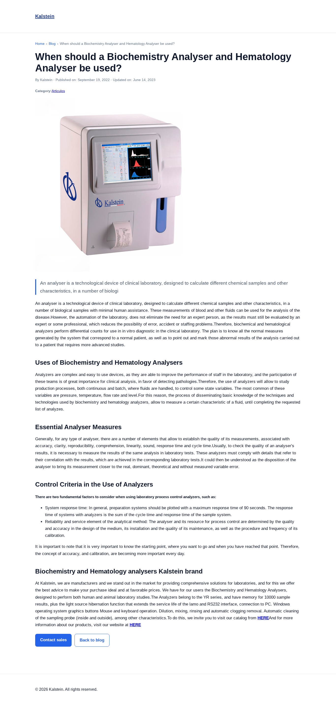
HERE (263, 618)
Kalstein (44, 16)
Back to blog (92, 640)
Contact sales (53, 640)
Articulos (58, 91)
